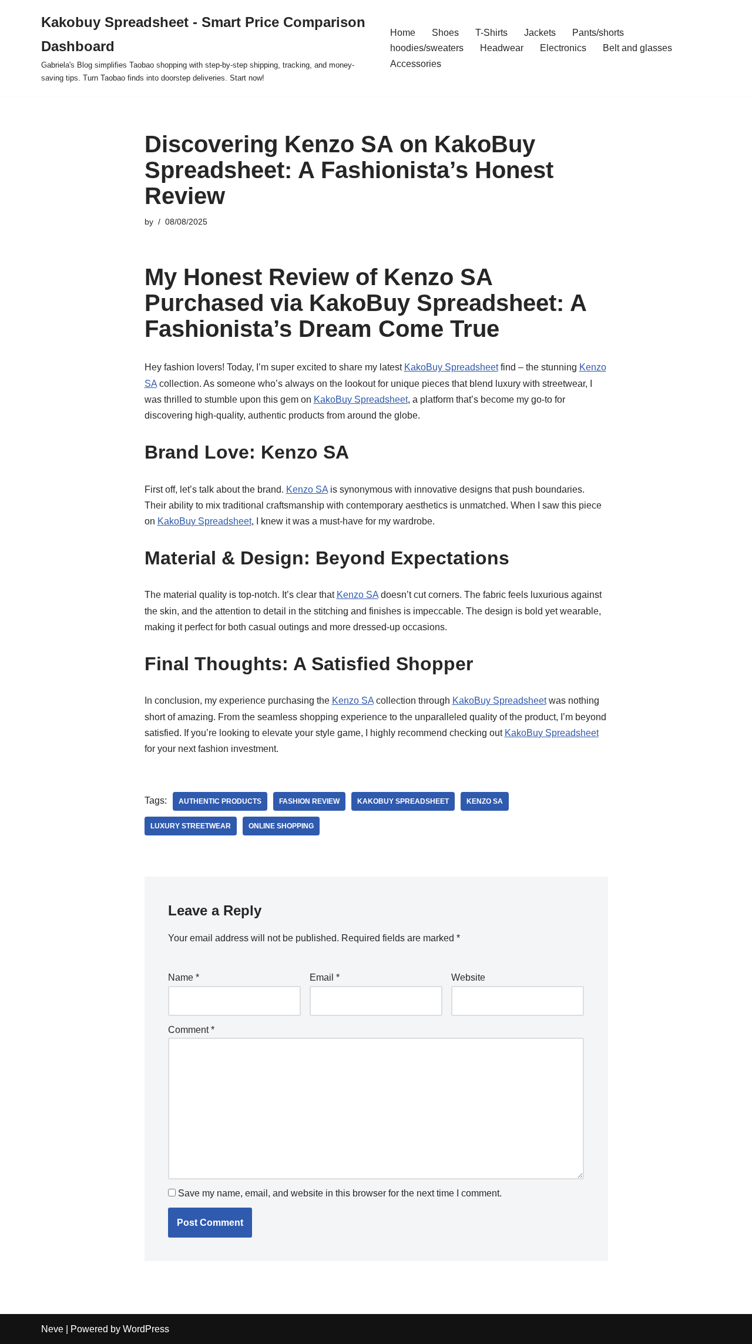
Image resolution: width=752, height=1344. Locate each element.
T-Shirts (491, 33)
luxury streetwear (190, 826)
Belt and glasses (637, 48)
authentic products (220, 801)
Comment (191, 1030)
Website (468, 977)
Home (402, 33)
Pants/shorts (598, 33)
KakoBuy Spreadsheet (451, 367)
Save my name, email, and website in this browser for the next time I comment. (340, 1193)
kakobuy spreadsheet (403, 801)
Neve (52, 1329)
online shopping (281, 826)
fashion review (309, 801)
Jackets (540, 33)
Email (325, 977)
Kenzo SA (307, 489)
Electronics (563, 48)
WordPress (146, 1329)
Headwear (501, 48)
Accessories (415, 64)
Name (183, 977)
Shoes (445, 33)
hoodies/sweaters (427, 48)
